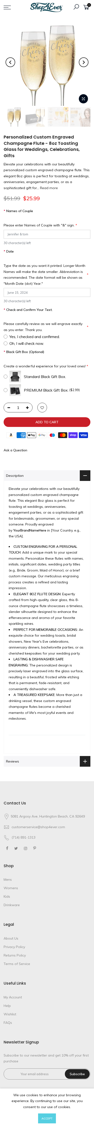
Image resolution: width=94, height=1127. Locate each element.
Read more (48, 188)
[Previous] (10, 62)
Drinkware (12, 905)
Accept (47, 1118)
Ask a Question (15, 450)
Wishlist (10, 1014)
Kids (7, 896)
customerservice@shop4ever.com (38, 827)
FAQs (8, 1022)
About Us (11, 938)
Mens (8, 879)
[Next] (83, 62)
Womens (11, 888)
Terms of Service (17, 964)
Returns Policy (15, 955)
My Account (13, 997)
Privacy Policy (14, 947)
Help (7, 1005)
